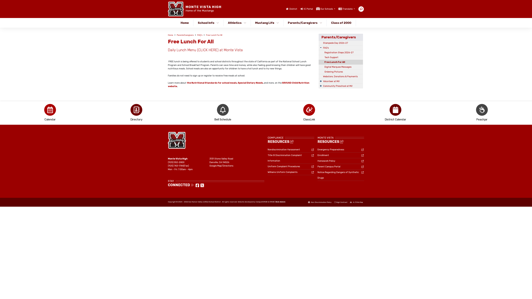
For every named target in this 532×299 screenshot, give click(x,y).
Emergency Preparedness (331, 149)
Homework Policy (326, 161)
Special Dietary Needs (250, 83)
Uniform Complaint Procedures (284, 166)
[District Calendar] (395, 110)
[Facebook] (198, 186)
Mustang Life (264, 23)
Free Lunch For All (214, 35)
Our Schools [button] (326, 9)
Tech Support (331, 57)
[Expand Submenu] (320, 47)
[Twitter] (202, 186)
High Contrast (341, 202)
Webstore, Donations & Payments (340, 76)
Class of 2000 (341, 23)
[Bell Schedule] (222, 110)
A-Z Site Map (357, 202)
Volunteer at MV (331, 81)
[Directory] (136, 110)
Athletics (235, 23)
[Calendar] (50, 110)
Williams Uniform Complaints (282, 172)
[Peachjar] (482, 110)
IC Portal (308, 9)
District (293, 9)
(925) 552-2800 (176, 162)
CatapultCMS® (262, 202)
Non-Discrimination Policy (321, 202)
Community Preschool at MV (337, 86)
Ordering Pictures (333, 71)
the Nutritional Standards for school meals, (212, 83)
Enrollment (323, 155)
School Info (206, 23)
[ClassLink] (309, 110)
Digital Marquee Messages (337, 67)
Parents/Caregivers (303, 23)
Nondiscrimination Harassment (284, 149)
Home (185, 23)
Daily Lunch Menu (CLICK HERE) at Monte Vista (205, 50)
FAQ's (199, 35)
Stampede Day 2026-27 (335, 43)
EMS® (272, 202)
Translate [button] (348, 9)
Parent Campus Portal (329, 166)
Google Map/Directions (221, 165)
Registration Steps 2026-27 (339, 52)
